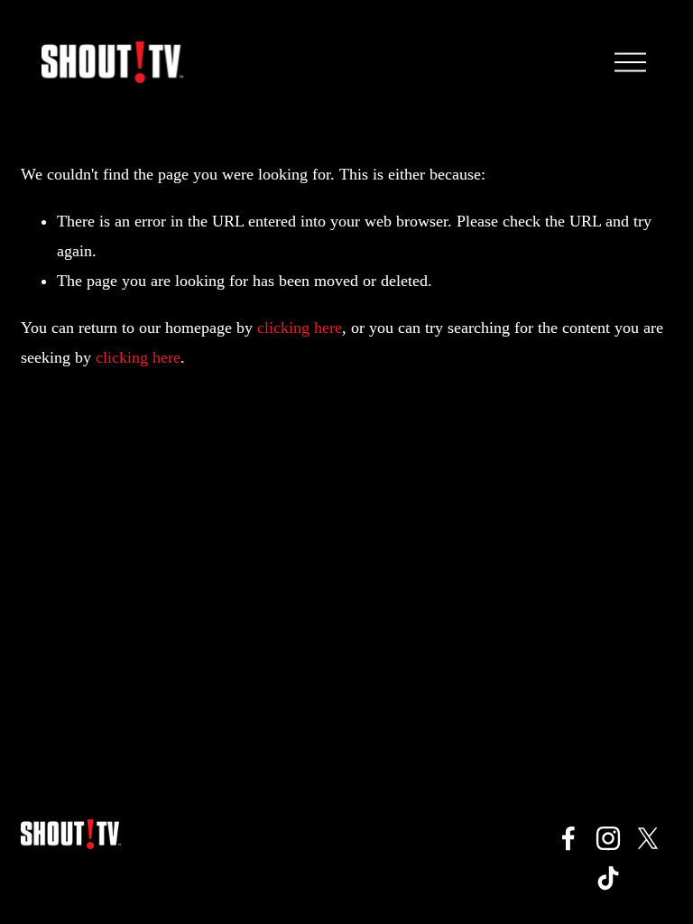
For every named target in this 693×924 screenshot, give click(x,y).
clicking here (299, 328)
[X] (648, 838)
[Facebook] (568, 838)
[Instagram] (608, 838)
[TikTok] (608, 878)
